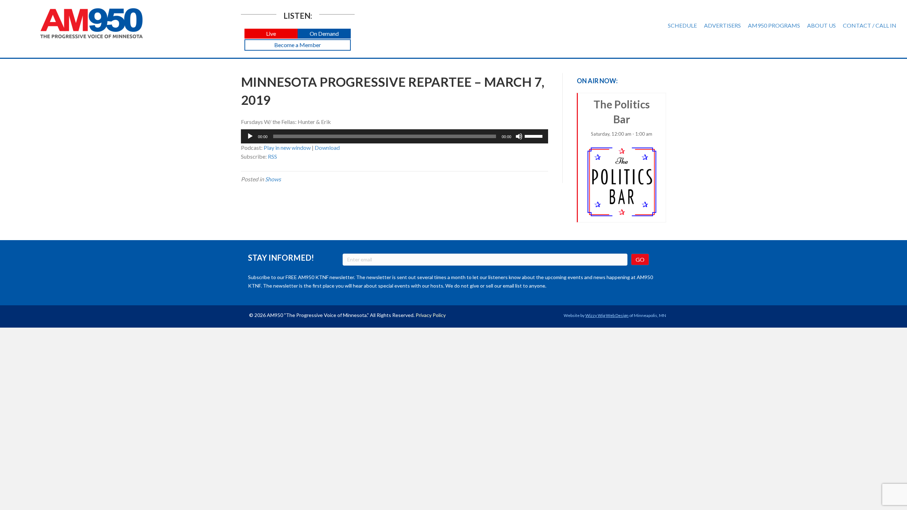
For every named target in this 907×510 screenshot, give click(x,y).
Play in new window (287, 147)
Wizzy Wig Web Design (607, 315)
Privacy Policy (431, 315)
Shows (273, 179)
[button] (271, 34)
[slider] (535, 135)
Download (327, 147)
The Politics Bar (621, 117)
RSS (272, 156)
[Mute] (519, 136)
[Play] (250, 136)
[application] (394, 136)
